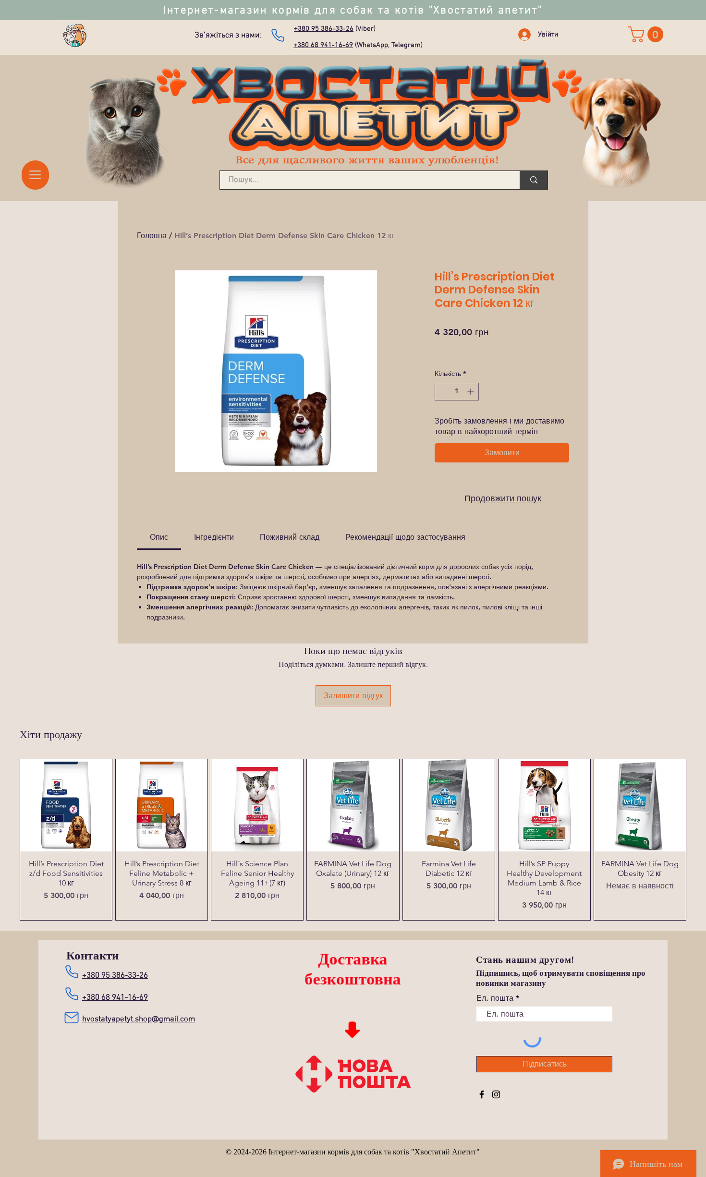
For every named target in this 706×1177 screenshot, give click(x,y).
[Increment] (471, 391)
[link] (647, 34)
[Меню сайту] (35, 175)
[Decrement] (442, 391)
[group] (353, 839)
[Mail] (71, 1016)
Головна (152, 235)
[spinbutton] (456, 391)
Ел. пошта (494, 998)
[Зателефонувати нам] (277, 35)
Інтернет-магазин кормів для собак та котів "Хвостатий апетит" (352, 10)
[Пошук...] (534, 180)
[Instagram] (496, 1094)
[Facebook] (481, 1094)
